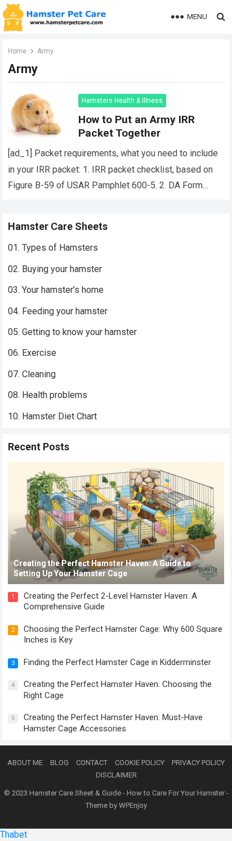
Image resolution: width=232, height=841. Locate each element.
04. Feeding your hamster (58, 311)
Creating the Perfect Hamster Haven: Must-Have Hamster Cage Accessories (113, 723)
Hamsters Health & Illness (122, 101)
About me (25, 762)
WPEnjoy (133, 805)
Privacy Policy (198, 762)
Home (17, 51)
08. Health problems (47, 395)
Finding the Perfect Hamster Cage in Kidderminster (117, 662)
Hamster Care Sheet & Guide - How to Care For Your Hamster (127, 793)
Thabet (13, 834)
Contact (92, 762)
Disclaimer (116, 775)
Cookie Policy (139, 762)
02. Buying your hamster (55, 269)
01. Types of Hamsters (53, 247)
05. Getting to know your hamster (72, 332)
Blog (59, 762)
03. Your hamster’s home (56, 289)
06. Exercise (32, 352)
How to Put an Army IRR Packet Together (136, 126)
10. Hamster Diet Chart (52, 416)
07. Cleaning (32, 374)
